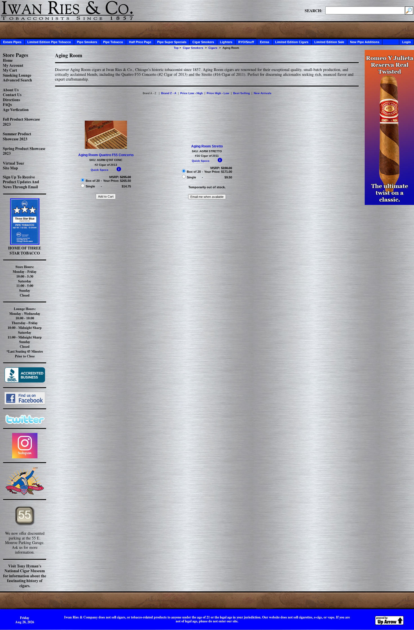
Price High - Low (218, 93)
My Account (13, 65)
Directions (11, 100)
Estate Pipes (12, 42)
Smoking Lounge (17, 75)
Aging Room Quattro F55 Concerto (105, 155)
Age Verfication (16, 109)
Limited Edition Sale (329, 42)
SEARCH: (313, 10)
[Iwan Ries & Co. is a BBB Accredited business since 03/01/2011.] (25, 381)
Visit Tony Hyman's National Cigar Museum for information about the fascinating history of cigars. (24, 576)
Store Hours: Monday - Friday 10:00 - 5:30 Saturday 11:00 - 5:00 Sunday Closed (25, 281)
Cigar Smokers (203, 42)
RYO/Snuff (246, 42)
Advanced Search (17, 80)
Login (406, 42)
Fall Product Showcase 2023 (21, 121)
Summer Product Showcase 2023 (17, 136)
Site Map (10, 168)
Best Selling (241, 93)
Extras (264, 42)
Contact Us (12, 95)
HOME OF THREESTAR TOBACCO (24, 250)
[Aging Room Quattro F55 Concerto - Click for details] (106, 148)
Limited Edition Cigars (291, 42)
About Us (11, 90)
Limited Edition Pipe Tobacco (49, 42)
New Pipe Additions (364, 42)
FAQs (7, 104)
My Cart (10, 70)
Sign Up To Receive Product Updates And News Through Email (21, 182)
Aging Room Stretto (207, 146)
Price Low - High (191, 93)
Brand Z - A (168, 93)
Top (176, 47)
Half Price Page (140, 42)
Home (8, 60)
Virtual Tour (13, 163)
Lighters (226, 42)
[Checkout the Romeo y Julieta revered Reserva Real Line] (389, 203)
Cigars (212, 47)
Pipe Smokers (87, 42)
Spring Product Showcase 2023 (24, 151)
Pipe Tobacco (113, 42)
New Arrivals (262, 93)
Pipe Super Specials (171, 42)
